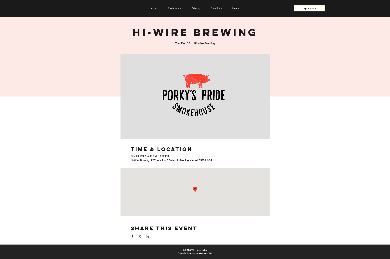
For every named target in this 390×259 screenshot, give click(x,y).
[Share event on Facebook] (132, 236)
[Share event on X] (139, 236)
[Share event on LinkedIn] (147, 236)
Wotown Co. (205, 253)
